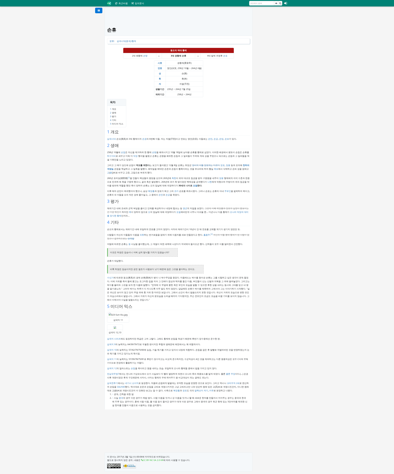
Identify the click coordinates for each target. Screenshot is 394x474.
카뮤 (211, 390)
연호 (160, 68)
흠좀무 (206, 234)
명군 (185, 208)
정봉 (228, 165)
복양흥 (151, 191)
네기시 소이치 (132, 383)
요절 (195, 185)
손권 (144, 138)
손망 (221, 138)
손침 (123, 152)
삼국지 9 (111, 344)
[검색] (280, 3)
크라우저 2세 (233, 383)
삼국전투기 (112, 383)
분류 (112, 41)
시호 (160, 62)
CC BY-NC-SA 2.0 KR (153, 460)
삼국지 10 (112, 349)
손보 (227, 138)
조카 (176, 191)
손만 (210, 138)
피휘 (142, 234)
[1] (129, 177)
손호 (225, 55)
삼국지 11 (112, 359)
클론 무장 (230, 373)
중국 (121, 397)
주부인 (227, 191)
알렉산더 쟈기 (201, 390)
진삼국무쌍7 (113, 373)
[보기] (276, 3)
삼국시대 (111, 138)
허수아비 (111, 155)
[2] (212, 234)
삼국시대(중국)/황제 (126, 41)
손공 (216, 138)
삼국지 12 (112, 368)
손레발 (131, 238)
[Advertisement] (272, 54)
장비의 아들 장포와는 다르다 (206, 165)
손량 (145, 55)
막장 (135, 155)
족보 (216, 168)
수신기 (110, 277)
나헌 (209, 181)
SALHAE (121, 386)
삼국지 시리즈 (114, 338)
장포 (222, 165)
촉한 (174, 178)
